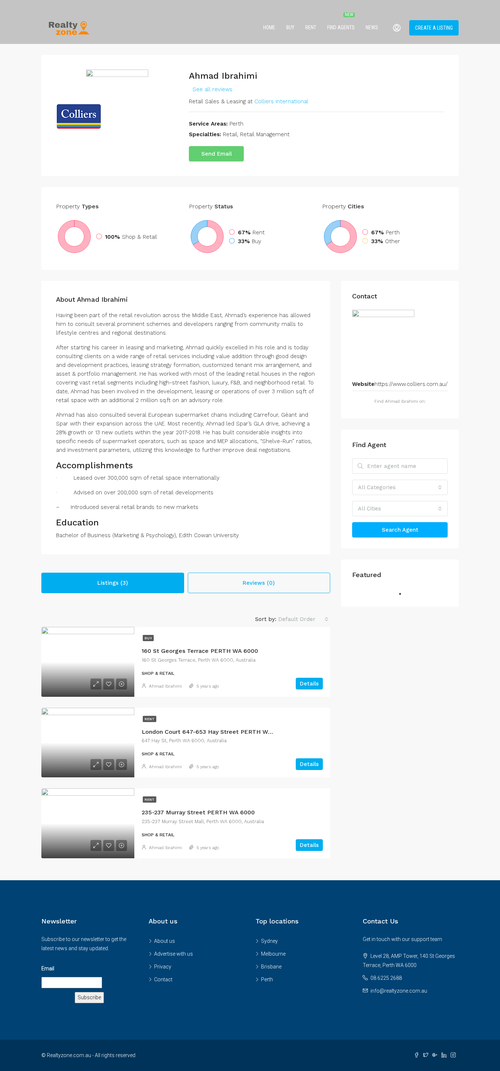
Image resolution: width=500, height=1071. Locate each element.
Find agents (341, 27)
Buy (290, 27)
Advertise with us (173, 954)
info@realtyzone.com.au (398, 991)
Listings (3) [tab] (112, 583)
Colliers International (281, 101)
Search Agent (400, 530)
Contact (163, 979)
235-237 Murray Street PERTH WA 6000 (198, 812)
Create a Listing (434, 28)
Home (269, 27)
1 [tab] (403, 594)
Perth (267, 979)
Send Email (216, 153)
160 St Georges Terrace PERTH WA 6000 (200, 650)
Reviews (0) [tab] (259, 583)
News (372, 27)
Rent (310, 27)
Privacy (162, 967)
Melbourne (273, 954)
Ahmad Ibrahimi (165, 686)
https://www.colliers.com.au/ (411, 384)
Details (309, 683)
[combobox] (303, 619)
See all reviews (212, 89)
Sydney (269, 941)
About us (164, 941)
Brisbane (271, 967)
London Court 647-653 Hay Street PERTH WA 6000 (215, 731)
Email (47, 968)
